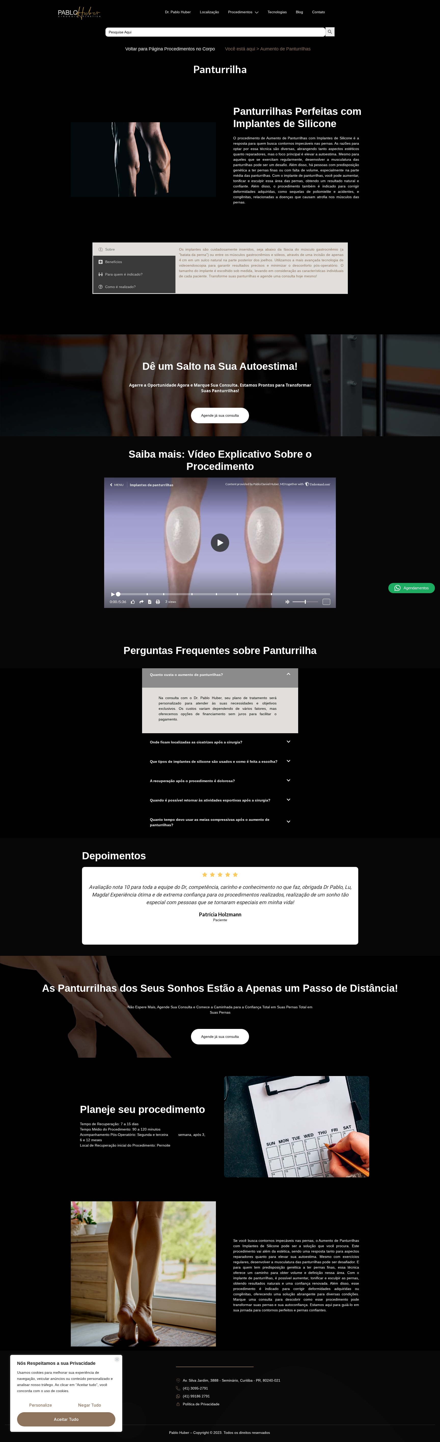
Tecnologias (277, 12)
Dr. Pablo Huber (178, 12)
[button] (411, 588)
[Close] (117, 1359)
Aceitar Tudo (66, 1419)
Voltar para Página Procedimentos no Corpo (170, 48)
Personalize (40, 1405)
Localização (209, 12)
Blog (299, 12)
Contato (318, 12)
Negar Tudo (89, 1405)
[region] (66, 1393)
